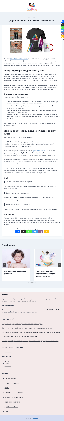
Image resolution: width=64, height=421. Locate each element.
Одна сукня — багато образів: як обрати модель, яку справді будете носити (27, 328)
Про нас (7, 363)
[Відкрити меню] (32, 1)
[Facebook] (17, 231)
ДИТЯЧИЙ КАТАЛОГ (11, 407)
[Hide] (63, 39)
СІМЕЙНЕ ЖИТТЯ (10, 378)
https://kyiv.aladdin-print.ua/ (19, 59)
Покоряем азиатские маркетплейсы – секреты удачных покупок (46, 273)
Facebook (8, 352)
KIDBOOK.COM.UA (53, 310)
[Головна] (26, 17)
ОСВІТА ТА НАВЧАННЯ (12, 383)
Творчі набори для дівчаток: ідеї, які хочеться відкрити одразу (22, 324)
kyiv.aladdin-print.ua (39, 151)
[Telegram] (35, 231)
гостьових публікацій (28, 301)
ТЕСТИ (7, 388)
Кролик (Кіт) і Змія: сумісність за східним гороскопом (19, 336)
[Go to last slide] (4, 265)
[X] (23, 231)
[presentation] (16, 258)
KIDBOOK (35, 418)
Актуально (8, 366)
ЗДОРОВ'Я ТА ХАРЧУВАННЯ (14, 392)
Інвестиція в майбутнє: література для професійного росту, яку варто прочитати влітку (30, 341)
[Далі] (59, 265)
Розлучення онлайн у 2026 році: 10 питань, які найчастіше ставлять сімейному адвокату (31, 332)
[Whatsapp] (29, 231)
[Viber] (40, 231)
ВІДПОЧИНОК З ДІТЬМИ (12, 402)
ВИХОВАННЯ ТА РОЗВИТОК (14, 397)
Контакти (7, 361)
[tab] (28, 282)
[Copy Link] (46, 231)
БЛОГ (6, 411)
